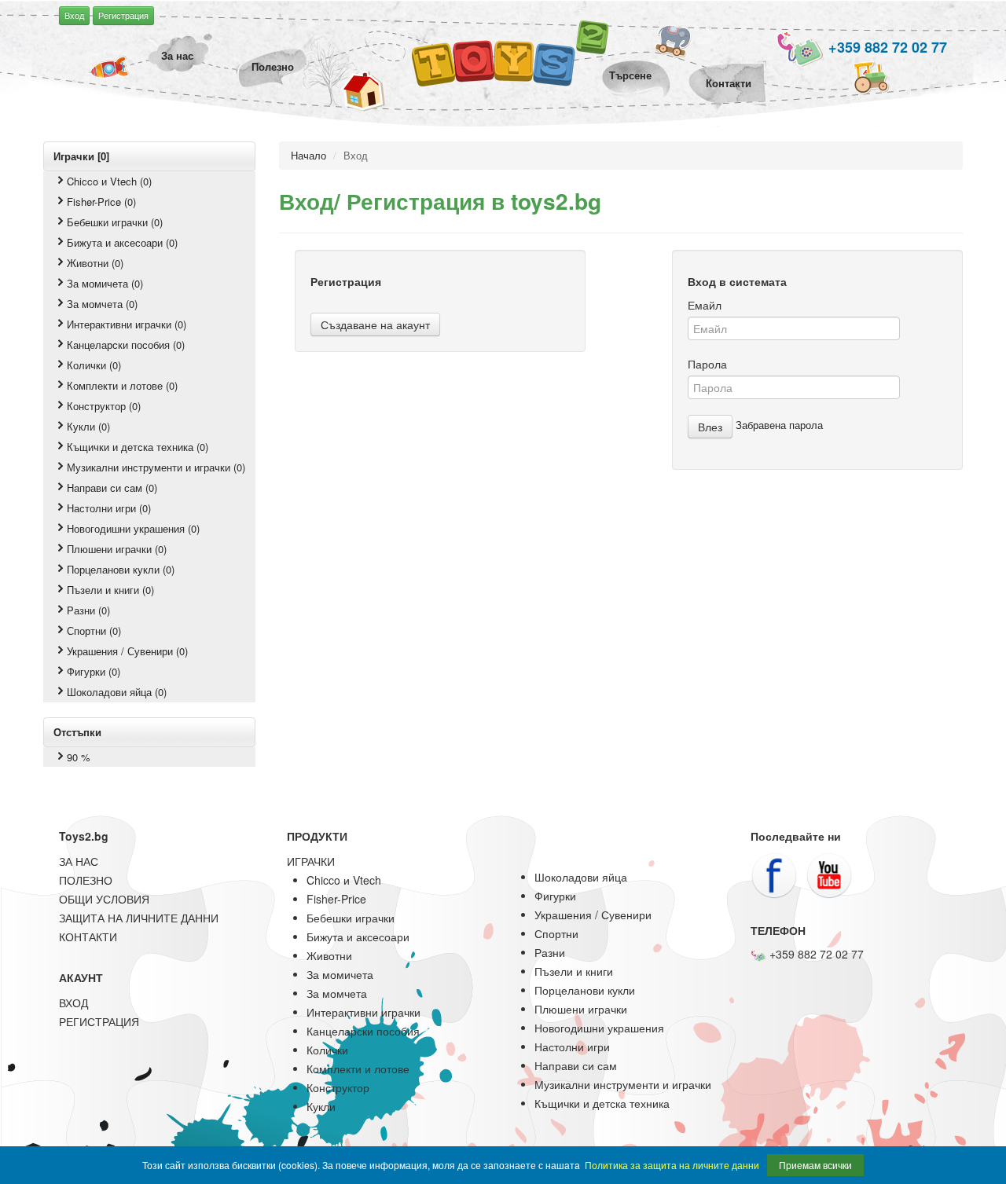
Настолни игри (572, 1046)
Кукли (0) (88, 426)
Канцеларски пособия (363, 1031)
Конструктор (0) (104, 405)
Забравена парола (779, 424)
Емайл (704, 305)
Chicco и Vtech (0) (109, 181)
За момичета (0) (105, 283)
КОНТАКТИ (88, 936)
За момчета (337, 993)
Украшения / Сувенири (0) (127, 650)
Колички (327, 1050)
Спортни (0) (94, 630)
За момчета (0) (102, 303)
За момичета (340, 974)
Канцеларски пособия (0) (126, 344)
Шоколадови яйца (580, 877)
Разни (549, 952)
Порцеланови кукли (584, 990)
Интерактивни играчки (363, 1012)
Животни (329, 955)
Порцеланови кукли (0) (120, 569)
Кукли (321, 1106)
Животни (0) (95, 262)
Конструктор (338, 1087)
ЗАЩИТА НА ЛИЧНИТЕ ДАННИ (138, 918)
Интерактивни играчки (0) (126, 324)
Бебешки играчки (351, 918)
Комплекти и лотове (358, 1068)
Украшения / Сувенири (593, 914)
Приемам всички (815, 1164)
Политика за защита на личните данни (672, 1164)
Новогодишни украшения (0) (133, 528)
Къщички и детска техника (602, 1103)
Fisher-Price (336, 899)
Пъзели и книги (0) (110, 589)
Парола (707, 364)
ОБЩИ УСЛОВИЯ (104, 899)
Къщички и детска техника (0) (137, 446)
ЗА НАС (78, 861)
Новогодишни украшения (599, 1028)
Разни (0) (88, 610)
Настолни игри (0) (109, 507)
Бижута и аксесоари (358, 936)
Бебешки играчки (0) (115, 221)
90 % (78, 757)
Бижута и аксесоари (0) (122, 242)
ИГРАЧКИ (311, 861)
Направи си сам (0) (112, 487)
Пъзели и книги (573, 971)
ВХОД (73, 1002)
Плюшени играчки (580, 1009)
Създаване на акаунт (375, 324)
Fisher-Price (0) (101, 201)
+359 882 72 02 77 (885, 47)
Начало (308, 155)
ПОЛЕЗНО (85, 880)
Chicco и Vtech (344, 880)
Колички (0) (94, 364)
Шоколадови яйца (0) (117, 691)
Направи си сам (575, 1065)
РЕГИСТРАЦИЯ (99, 1021)
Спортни (556, 933)
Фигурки (555, 896)
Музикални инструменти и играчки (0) (156, 467)
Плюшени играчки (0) (117, 548)
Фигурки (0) (93, 671)
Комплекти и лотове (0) (122, 385)
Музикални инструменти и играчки (622, 1084)
